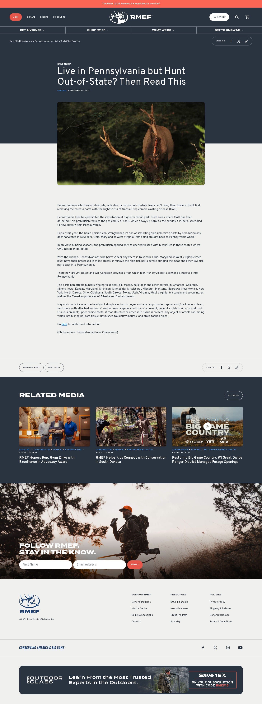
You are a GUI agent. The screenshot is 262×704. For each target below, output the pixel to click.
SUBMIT (135, 564)
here (64, 324)
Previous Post (31, 367)
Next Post (54, 367)
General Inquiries (141, 602)
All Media (233, 395)
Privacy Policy (217, 602)
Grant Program (179, 615)
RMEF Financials (179, 602)
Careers (136, 621)
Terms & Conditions (221, 621)
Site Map (175, 621)
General (62, 91)
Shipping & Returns (220, 608)
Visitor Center (140, 608)
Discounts (59, 17)
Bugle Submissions (142, 615)
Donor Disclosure (220, 615)
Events (44, 17)
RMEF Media (21, 41)
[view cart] (247, 17)
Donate (31, 17)
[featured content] (131, 680)
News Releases (179, 608)
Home (12, 41)
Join (15, 17)
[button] (231, 41)
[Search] (237, 17)
